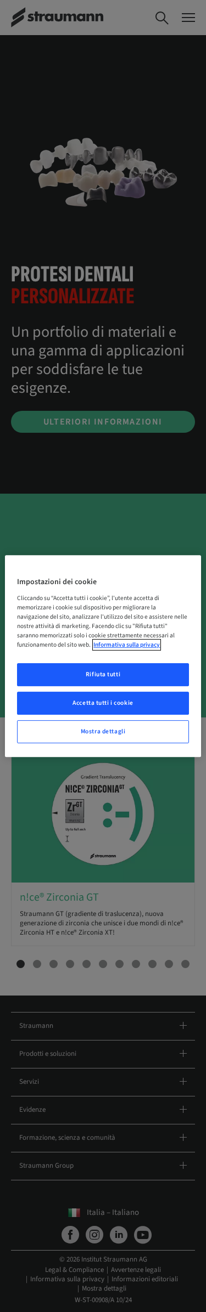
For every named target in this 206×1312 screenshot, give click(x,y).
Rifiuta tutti (103, 674)
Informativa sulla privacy (126, 644)
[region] (103, 656)
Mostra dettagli (103, 731)
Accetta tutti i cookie (103, 703)
